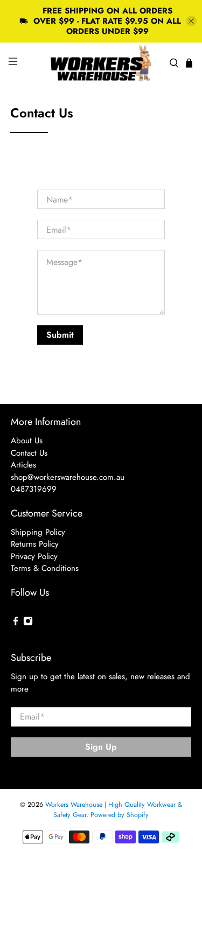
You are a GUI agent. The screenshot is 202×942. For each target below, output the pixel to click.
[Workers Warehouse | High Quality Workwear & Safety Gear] (101, 63)
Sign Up (101, 747)
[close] (191, 21)
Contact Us (29, 453)
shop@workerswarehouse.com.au (67, 477)
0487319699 (34, 489)
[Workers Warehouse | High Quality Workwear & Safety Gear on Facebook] (15, 623)
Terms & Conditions (45, 568)
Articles (23, 465)
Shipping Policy (38, 532)
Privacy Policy (34, 556)
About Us (27, 440)
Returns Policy (35, 544)
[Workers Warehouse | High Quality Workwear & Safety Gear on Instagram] (28, 623)
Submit (60, 335)
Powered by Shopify (119, 815)
